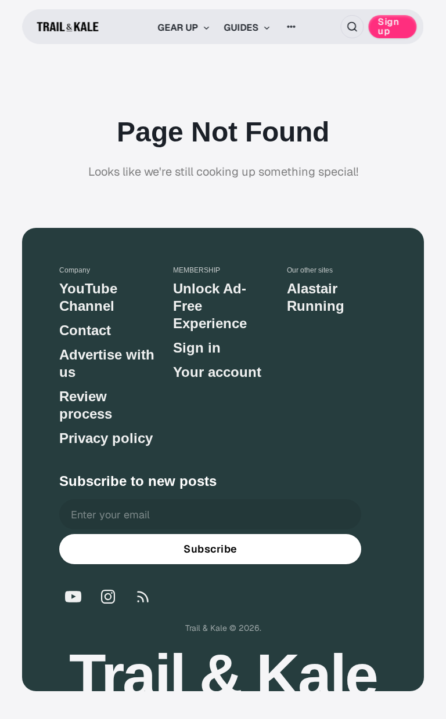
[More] (290, 26)
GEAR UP (178, 27)
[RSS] (143, 597)
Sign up (389, 26)
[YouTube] (73, 597)
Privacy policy (106, 438)
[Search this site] (352, 26)
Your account (217, 372)
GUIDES (242, 27)
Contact (85, 330)
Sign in (197, 347)
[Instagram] (108, 597)
